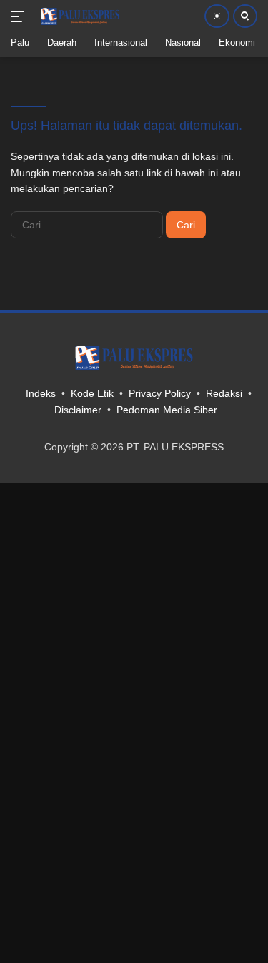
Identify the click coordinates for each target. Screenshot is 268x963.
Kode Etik (92, 393)
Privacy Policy (160, 393)
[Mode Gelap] (216, 16)
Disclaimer (77, 409)
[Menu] (20, 16)
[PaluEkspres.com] (78, 16)
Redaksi (224, 393)
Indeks (41, 393)
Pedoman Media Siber (166, 409)
